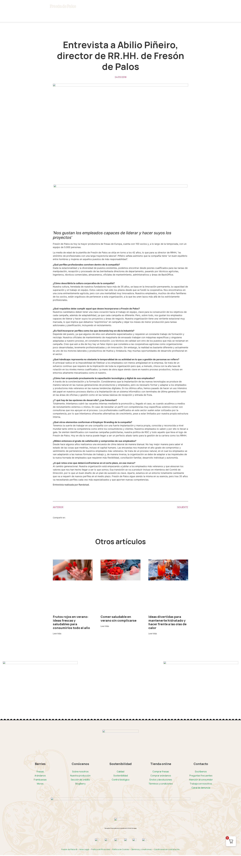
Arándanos (40, 775)
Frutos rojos (82, 14)
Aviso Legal (84, 849)
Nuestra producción (80, 775)
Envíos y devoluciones (161, 779)
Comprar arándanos (160, 775)
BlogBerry (137, 14)
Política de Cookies (120, 849)
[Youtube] (21, 7)
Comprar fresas (160, 771)
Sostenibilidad (120, 775)
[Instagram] (12, 7)
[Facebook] (4, 7)
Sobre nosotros (80, 771)
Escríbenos (201, 771)
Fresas (40, 771)
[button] (71, 517)
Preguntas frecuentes (200, 775)
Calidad (120, 771)
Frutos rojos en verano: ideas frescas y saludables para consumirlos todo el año (71, 622)
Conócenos (98, 14)
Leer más (57, 634)
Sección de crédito (80, 779)
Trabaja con (201, 783)
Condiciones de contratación (167, 849)
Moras (40, 783)
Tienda (148, 14)
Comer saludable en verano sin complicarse (118, 618)
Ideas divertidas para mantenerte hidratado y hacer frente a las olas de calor (167, 622)
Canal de (200, 787)
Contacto (160, 14)
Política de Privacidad (100, 849)
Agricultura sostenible (118, 14)
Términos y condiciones (161, 783)
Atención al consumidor (201, 779)
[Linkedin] (4, 15)
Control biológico (120, 779)
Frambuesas (40, 779)
